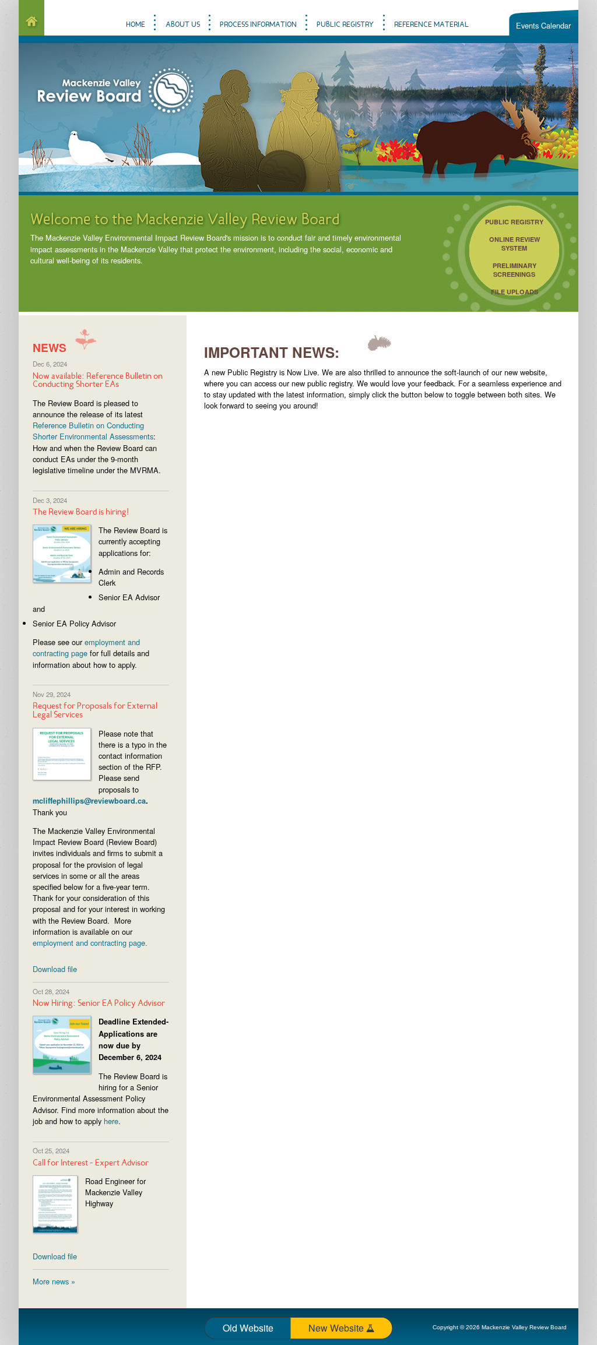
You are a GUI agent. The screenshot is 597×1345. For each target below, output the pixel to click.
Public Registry (514, 221)
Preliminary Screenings (514, 270)
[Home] (31, 18)
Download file (55, 968)
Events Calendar (543, 25)
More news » (54, 1281)
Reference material (431, 25)
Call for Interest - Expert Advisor (91, 1163)
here (111, 1120)
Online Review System (514, 243)
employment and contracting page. (90, 942)
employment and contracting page (86, 647)
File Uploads (514, 291)
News (49, 347)
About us (183, 25)
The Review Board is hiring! (81, 512)
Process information (258, 25)
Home (135, 25)
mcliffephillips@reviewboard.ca (89, 800)
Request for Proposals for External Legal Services (95, 711)
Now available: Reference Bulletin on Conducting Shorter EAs (98, 381)
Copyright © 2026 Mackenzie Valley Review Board (500, 1327)
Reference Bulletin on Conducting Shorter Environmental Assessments (93, 431)
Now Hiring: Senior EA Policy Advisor (99, 1003)
